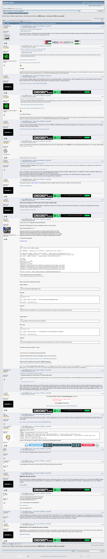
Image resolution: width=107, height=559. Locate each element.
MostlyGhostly (7, 370)
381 (45, 20)
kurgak (5, 493)
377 (37, 20)
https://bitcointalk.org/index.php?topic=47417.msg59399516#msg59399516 (38, 358)
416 (28, 21)
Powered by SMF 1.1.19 (46, 556)
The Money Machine (37, 367)
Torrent (21, 10)
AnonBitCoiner (7, 26)
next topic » (102, 19)
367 (17, 20)
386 (56, 20)
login (16, 8)
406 (7, 21)
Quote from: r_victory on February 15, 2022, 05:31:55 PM (31, 98)
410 (15, 21)
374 (31, 20)
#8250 (102, 219)
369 (21, 20)
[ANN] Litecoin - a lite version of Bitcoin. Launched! (51, 16)
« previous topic (97, 18)
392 (68, 20)
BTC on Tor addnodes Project (97, 366)
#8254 (102, 427)
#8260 (102, 524)
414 (24, 21)
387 (58, 20)
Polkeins (5, 160)
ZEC (83, 366)
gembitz (5, 46)
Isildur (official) (7, 426)
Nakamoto (72, 366)
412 (19, 21)
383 (49, 20)
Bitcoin (56, 366)
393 (70, 20)
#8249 (102, 199)
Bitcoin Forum (6, 16)
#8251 (102, 370)
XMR (86, 366)
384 (51, 20)
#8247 (102, 161)
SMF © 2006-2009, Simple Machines (58, 556)
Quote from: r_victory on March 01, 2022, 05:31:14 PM (31, 373)
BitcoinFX (5, 219)
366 (15, 20)
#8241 (102, 26)
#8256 (102, 461)
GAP (90, 366)
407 (9, 21)
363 (9, 20)
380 (43, 20)
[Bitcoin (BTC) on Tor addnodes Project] (6, 239)
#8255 (102, 449)
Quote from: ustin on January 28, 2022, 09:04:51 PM (30, 29)
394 (72, 20)
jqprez (5, 448)
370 (23, 20)
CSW (63, 366)
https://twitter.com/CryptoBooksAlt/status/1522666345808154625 (35, 422)
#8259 (102, 512)
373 (29, 20)
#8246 (102, 141)
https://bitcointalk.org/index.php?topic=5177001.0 (32, 276)
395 (74, 20)
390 (64, 20)
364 (11, 20)
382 (47, 20)
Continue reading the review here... (28, 209)
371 (25, 20)
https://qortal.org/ (24, 505)
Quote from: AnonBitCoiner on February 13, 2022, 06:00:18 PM (33, 49)
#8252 (102, 393)
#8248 (102, 180)
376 (35, 20)
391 (66, 20)
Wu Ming (28, 367)
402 (88, 20)
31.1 (19, 10)
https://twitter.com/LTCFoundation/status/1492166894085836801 (34, 169)
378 (39, 20)
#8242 (102, 46)
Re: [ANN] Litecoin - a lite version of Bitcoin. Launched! (36, 26)
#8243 (102, 76)
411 (17, 21)
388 (60, 20)
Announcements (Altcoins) (30, 16)
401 (86, 20)
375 (33, 20)
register (20, 8)
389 (62, 20)
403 (90, 20)
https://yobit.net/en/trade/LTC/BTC (28, 59)
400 (84, 20)
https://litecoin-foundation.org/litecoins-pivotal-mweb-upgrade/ (34, 129)
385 (54, 20)
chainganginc (6, 461)
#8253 (102, 414)
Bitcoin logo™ (47, 366)
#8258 (102, 494)
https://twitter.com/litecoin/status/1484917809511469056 (33, 83)
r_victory (5, 75)
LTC (81, 366)
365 (13, 20)
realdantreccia (7, 141)
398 (80, 20)
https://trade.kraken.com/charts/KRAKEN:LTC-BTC (32, 108)
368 (19, 20)
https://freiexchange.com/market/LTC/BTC (30, 62)
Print (102, 21)
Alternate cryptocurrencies (16, 16)
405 (5, 21)
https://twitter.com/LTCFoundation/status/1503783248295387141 (61, 406)
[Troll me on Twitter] (6, 157)
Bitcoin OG (22, 366)
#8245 (102, 121)
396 (76, 20)
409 (13, 21)
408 (11, 21)
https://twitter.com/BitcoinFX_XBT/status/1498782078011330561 (36, 363)
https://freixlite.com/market (26, 146)
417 (30, 21)
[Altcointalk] (6, 43)
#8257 (102, 473)
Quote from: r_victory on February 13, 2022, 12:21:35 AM (31, 163)
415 (26, 21)
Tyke (4, 414)
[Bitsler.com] (6, 445)
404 (3, 21)
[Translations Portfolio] (6, 92)
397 (78, 20)
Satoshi (68, 366)
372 (27, 20)
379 (41, 20)
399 (82, 20)
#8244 (102, 96)
